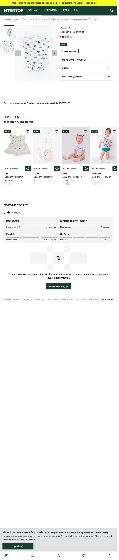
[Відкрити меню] (32, 556)
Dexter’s (95, 19)
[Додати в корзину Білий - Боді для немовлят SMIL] (27, 167)
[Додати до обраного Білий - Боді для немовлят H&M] (55, 131)
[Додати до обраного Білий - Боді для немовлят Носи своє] (112, 131)
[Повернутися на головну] (12, 10)
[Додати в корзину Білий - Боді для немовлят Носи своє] (113, 167)
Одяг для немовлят (59, 19)
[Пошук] (112, 10)
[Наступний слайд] (54, 53)
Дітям (37, 19)
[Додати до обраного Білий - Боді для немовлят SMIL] (27, 131)
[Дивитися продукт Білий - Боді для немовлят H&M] (46, 145)
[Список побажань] (84, 556)
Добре (18, 546)
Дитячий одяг (39, 299)
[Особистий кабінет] (110, 556)
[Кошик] (58, 556)
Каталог (27, 19)
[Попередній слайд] (18, 53)
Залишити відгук (58, 285)
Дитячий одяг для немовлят (60, 299)
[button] (18, 53)
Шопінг (17, 19)
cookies (40, 532)
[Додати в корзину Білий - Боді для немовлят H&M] (56, 167)
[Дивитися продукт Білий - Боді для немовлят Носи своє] (103, 145)
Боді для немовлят (79, 19)
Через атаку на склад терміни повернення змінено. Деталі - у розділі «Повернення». (55, 3)
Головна (7, 19)
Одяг (45, 19)
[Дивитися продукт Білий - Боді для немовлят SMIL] (17, 145)
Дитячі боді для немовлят (87, 299)
